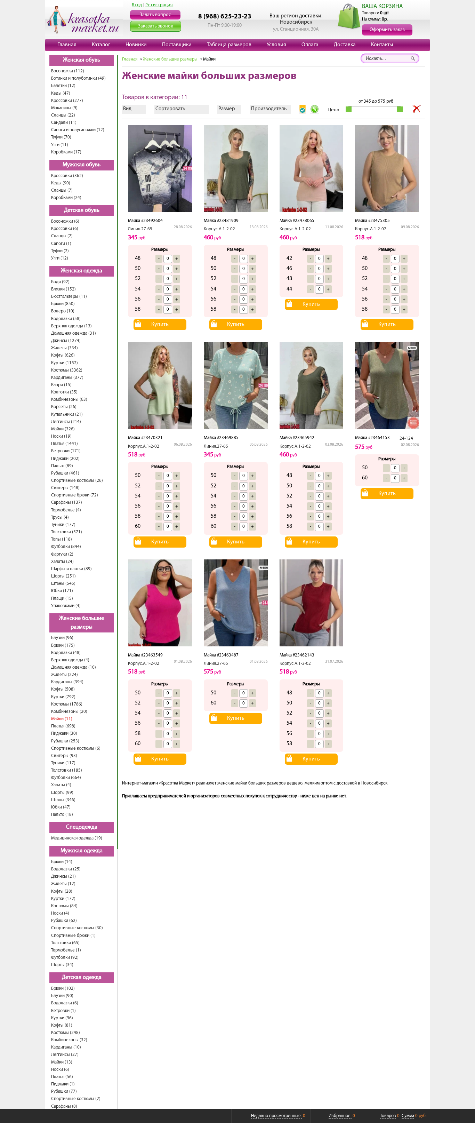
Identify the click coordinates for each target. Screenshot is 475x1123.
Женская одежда (81, 271)
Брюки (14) (61, 862)
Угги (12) (59, 258)
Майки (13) (61, 1062)
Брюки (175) (63, 645)
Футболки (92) (65, 957)
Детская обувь (81, 210)
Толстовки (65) (65, 943)
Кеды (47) (60, 93)
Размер (226, 109)
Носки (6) (60, 1069)
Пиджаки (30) (64, 733)
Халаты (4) (61, 785)
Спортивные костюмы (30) (77, 928)
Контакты (382, 45)
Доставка (345, 45)
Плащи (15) (62, 598)
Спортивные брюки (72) (74, 495)
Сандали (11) (64, 122)
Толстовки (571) (66, 532)
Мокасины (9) (64, 108)
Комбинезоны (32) (69, 1040)
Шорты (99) (62, 792)
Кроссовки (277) (67, 100)
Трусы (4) (60, 517)
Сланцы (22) (63, 115)
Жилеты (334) (64, 348)
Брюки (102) (63, 988)
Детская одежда (82, 977)
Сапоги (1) (61, 243)
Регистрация (159, 5)
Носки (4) (60, 913)
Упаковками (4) (66, 606)
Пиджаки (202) (65, 458)
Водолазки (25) (66, 869)
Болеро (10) (62, 311)
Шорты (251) (63, 576)
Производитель (269, 109)
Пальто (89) (62, 466)
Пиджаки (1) (63, 1084)
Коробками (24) (66, 198)
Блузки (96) (62, 638)
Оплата (310, 45)
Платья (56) (62, 1077)
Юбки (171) (62, 591)
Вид (127, 109)
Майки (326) (63, 429)
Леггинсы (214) (66, 422)
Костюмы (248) (65, 1032)
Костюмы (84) (64, 906)
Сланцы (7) (62, 190)
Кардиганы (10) (66, 1047)
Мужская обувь (81, 165)
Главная (67, 45)
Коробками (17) (66, 152)
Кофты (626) (63, 355)
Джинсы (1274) (66, 341)
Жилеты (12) (63, 884)
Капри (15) (61, 385)
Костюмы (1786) (66, 704)
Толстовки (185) (66, 770)
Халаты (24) (62, 561)
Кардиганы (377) (67, 377)
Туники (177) (63, 525)
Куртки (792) (63, 697)
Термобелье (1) (66, 950)
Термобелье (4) (66, 510)
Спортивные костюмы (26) (77, 480)
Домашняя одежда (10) (73, 667)
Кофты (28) (61, 891)
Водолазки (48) (66, 653)
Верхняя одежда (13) (71, 326)
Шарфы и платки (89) (71, 569)
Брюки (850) (63, 304)
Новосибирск (296, 22)
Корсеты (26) (64, 407)
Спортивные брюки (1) (73, 935)
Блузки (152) (63, 289)
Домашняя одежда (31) (73, 333)
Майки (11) (61, 719)
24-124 (406, 438)
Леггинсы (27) (65, 1054)
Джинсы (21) (63, 876)
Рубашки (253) (65, 741)
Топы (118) (61, 539)
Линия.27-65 (140, 229)
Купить (160, 324)
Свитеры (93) (64, 756)
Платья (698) (63, 726)
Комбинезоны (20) (69, 711)
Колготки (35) (64, 392)
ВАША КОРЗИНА (382, 6)
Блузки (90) (62, 996)
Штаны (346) (63, 800)
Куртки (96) (62, 1018)
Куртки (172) (63, 899)
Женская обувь (81, 60)
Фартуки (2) (62, 554)
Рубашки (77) (64, 1091)
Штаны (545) (63, 583)
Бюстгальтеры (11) (69, 296)
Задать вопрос (155, 14)
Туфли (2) (60, 251)
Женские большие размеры (81, 623)
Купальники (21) (67, 414)
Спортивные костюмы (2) (75, 1099)
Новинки (136, 45)
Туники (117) (63, 763)
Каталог (101, 45)
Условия (276, 45)
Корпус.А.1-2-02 (219, 229)
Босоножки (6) (65, 221)
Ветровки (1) (63, 1011)
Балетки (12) (63, 85)
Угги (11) (59, 145)
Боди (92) (60, 282)
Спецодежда (81, 827)
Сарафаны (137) (66, 502)
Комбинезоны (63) (69, 399)
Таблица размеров (229, 45)
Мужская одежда (82, 851)
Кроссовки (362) (67, 176)
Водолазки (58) (66, 319)
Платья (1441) (64, 443)
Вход (137, 5)
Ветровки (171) (66, 451)
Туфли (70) (61, 137)
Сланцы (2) (62, 236)
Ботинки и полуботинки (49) (78, 78)
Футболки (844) (66, 546)
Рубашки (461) (65, 473)
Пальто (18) (62, 814)
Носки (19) (61, 436)
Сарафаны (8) (64, 1106)
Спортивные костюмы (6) (75, 748)
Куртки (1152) (64, 363)
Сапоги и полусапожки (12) (77, 130)
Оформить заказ (387, 29)
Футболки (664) (66, 777)
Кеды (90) (60, 183)
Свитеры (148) (65, 488)
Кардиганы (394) (67, 682)
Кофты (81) (61, 1025)
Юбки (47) (61, 807)
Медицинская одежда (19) (76, 838)
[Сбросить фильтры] (416, 109)
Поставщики (177, 45)
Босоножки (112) (67, 71)
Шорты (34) (62, 965)
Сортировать (170, 109)
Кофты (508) (63, 689)
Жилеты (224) (64, 674)
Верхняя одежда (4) (70, 660)
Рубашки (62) (64, 920)
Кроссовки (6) (64, 228)
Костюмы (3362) (66, 370)
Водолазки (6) (64, 1003)
